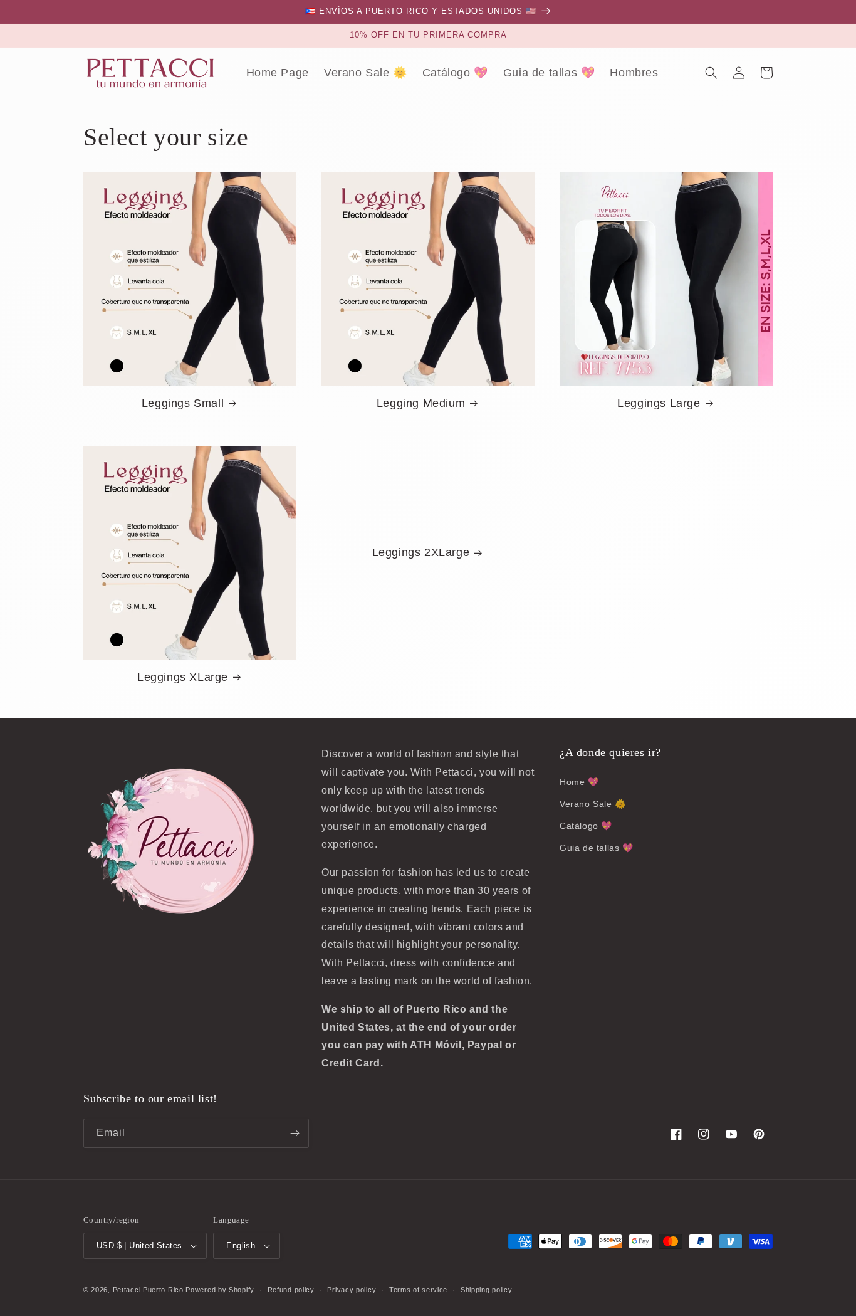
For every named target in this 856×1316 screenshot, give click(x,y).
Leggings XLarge (182, 677)
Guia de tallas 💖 (597, 848)
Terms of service (418, 1289)
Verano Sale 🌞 (593, 804)
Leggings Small (183, 403)
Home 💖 (579, 782)
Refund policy (291, 1289)
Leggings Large (658, 403)
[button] (711, 73)
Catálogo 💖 (586, 826)
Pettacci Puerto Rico (148, 1289)
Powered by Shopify (219, 1289)
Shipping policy (487, 1289)
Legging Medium (421, 403)
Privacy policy (351, 1289)
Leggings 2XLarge (421, 552)
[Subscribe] (294, 1133)
